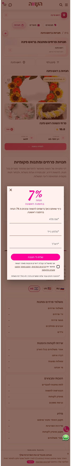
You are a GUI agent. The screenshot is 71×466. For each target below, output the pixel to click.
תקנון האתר (26, 267)
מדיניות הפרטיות (39, 267)
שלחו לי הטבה (35, 257)
